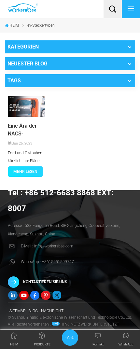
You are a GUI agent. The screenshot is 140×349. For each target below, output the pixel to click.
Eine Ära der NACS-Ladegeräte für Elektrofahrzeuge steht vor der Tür (26, 130)
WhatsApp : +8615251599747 (47, 261)
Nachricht (52, 311)
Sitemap (17, 311)
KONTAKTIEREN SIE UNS (45, 282)
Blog (33, 311)
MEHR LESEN (25, 171)
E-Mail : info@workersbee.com (47, 246)
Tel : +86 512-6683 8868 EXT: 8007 (61, 200)
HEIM (14, 25)
